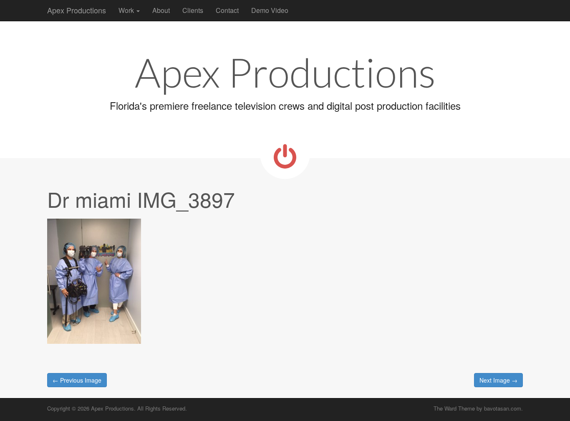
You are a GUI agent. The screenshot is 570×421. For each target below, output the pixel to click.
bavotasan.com (502, 408)
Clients (192, 10)
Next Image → (498, 380)
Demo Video (269, 10)
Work (127, 10)
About (161, 10)
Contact (227, 10)
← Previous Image (77, 380)
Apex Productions (76, 10)
